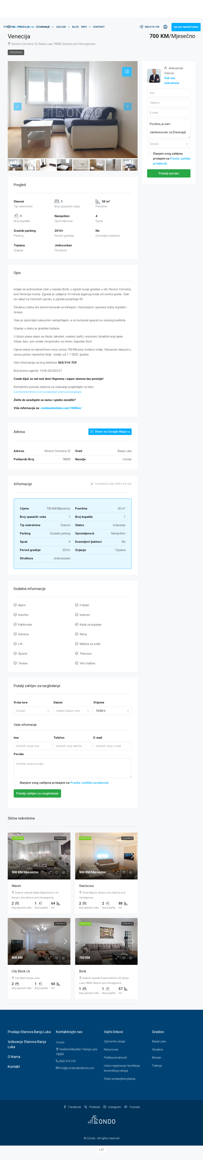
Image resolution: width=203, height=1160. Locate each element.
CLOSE (145, 555)
